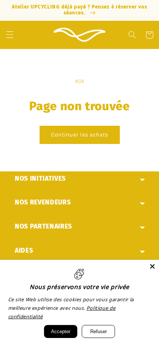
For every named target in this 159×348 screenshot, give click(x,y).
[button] (9, 34)
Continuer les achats (79, 134)
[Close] (152, 266)
